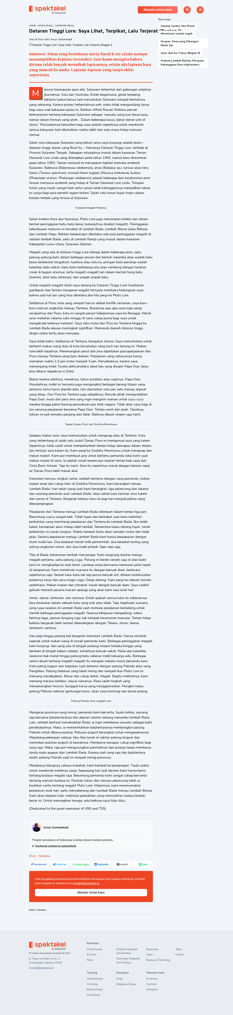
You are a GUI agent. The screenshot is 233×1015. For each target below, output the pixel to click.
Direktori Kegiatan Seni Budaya (127, 951)
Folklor (180, 954)
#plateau (44, 856)
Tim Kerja (92, 984)
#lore (32, 856)
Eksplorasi (45, 25)
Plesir (90, 960)
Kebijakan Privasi (126, 984)
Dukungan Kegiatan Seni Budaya (128, 960)
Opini (179, 949)
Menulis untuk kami (158, 9)
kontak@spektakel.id (86, 883)
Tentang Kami (95, 978)
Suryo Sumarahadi (61, 39)
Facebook (152, 978)
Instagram (152, 989)
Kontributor (93, 995)
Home (32, 25)
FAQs (119, 978)
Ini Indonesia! (94, 949)
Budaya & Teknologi (158, 960)
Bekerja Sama (95, 989)
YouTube (151, 984)
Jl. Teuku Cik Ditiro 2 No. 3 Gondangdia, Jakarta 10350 (45, 960)
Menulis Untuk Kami (91, 892)
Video (149, 954)
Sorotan (91, 954)
